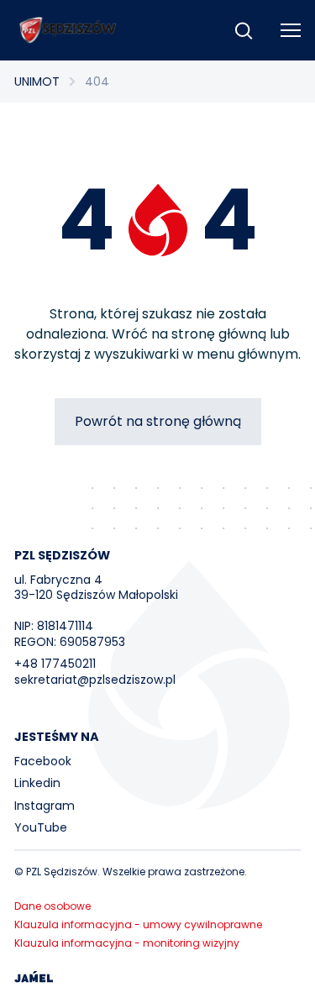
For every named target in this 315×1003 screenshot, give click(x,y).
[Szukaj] (244, 30)
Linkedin (37, 782)
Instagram (44, 805)
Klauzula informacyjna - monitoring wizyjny (126, 943)
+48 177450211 (55, 663)
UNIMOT (37, 81)
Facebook (42, 761)
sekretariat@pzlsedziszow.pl (95, 679)
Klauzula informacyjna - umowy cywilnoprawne (138, 924)
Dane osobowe (52, 906)
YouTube (40, 827)
